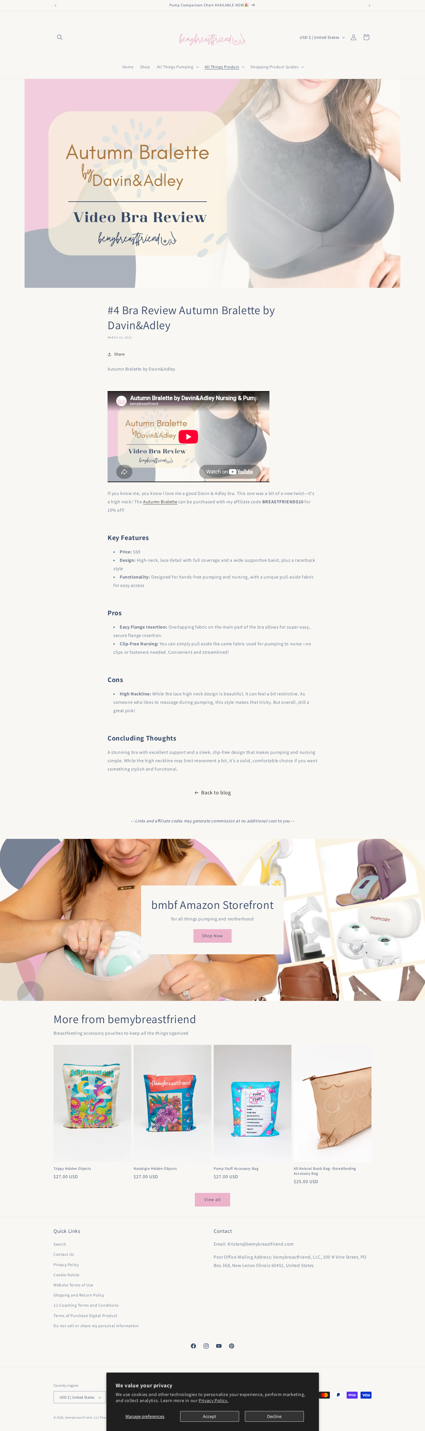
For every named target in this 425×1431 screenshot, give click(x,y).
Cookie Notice (66, 1274)
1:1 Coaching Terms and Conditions (86, 1305)
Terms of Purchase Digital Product (85, 1315)
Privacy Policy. (213, 1400)
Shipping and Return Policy (78, 1295)
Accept (209, 1416)
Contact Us (63, 1254)
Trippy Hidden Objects (72, 1168)
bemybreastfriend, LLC (82, 1418)
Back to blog (216, 792)
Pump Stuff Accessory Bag (236, 1168)
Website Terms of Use (73, 1285)
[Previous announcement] (55, 5)
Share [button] (119, 354)
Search (59, 1244)
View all (212, 1199)
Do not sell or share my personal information (95, 1325)
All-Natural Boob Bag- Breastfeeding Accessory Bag (325, 1171)
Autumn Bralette (160, 502)
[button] (59, 37)
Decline (274, 1416)
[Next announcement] (369, 5)
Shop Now (212, 935)
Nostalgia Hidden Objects (155, 1168)
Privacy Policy (66, 1264)
